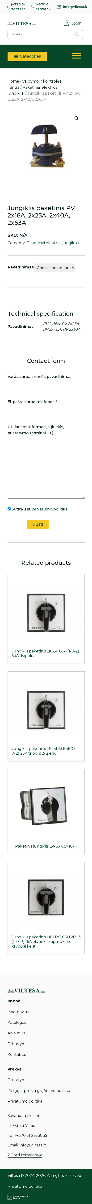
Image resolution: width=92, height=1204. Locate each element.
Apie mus (16, 1033)
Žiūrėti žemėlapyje (25, 1155)
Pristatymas (18, 1044)
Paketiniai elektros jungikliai (53, 243)
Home (13, 81)
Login (76, 23)
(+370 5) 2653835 (18, 6)
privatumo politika (50, 509)
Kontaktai (17, 1054)
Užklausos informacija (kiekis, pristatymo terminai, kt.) (36, 430)
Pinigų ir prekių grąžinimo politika (39, 1090)
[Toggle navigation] (76, 56)
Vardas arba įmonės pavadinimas (39, 376)
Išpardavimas (20, 1012)
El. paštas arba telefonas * (32, 402)
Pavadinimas (21, 267)
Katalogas (17, 1022)
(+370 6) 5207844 (43, 6)
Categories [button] (30, 56)
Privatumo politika (25, 1101)
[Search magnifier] (77, 34)
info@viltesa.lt (75, 6)
